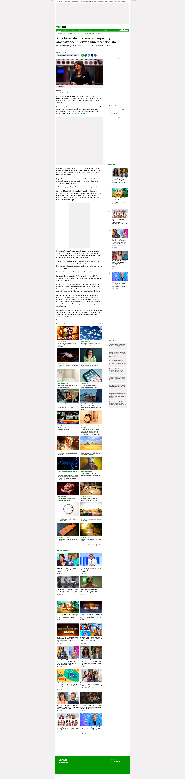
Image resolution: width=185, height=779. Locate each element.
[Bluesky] (89, 55)
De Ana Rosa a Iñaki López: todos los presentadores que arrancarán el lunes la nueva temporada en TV (68, 707)
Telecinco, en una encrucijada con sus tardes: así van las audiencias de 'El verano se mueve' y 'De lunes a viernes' (67, 569)
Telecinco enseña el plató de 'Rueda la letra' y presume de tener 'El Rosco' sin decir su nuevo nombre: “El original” (91, 729)
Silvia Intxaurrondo (123, 1)
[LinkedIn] (95, 55)
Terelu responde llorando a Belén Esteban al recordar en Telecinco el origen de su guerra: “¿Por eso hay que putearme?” (117, 403)
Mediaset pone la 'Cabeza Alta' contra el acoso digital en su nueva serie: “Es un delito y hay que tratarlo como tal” (91, 684)
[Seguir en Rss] (119, 761)
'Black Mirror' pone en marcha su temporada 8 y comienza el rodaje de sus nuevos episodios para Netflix (90, 591)
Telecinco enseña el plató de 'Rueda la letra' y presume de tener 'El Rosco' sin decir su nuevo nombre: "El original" (119, 284)
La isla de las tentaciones (89, 1)
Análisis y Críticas (103, 30)
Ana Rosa (106, 1)
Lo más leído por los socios (64, 550)
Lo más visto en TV (83, 30)
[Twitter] (92, 55)
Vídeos (95, 30)
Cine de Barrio (82, 1)
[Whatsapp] (82, 55)
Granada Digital (80, 113)
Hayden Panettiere (117, 1)
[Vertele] (63, 760)
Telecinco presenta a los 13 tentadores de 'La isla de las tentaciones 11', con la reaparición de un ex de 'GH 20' (67, 728)
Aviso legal (91, 776)
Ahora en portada (61, 598)
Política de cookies (98, 776)
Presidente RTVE (101, 1)
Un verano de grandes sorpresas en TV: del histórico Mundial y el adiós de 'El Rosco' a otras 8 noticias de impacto (91, 639)
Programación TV (67, 30)
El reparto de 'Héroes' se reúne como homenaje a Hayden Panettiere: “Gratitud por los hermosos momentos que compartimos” (117, 370)
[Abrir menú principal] (128, 26)
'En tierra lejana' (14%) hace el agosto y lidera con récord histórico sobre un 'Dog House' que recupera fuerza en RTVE (91, 662)
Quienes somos (80, 776)
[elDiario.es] (63, 763)
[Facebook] (85, 55)
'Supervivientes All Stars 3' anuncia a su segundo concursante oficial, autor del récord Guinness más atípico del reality (67, 616)
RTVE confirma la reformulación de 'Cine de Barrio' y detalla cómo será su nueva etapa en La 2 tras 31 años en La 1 (68, 685)
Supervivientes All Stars (75, 1)
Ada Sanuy (82, 594)
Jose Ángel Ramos (61, 594)
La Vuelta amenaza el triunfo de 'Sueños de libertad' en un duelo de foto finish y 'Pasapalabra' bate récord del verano (119, 263)
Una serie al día (110, 1)
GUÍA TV (115, 105)
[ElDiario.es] (123, 30)
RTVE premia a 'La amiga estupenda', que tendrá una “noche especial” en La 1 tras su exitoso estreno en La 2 (67, 591)
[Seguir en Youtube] (117, 761)
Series (91, 30)
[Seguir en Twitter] (111, 761)
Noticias (59, 30)
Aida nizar (63, 319)
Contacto (86, 776)
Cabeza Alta (96, 1)
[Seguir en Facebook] (112, 761)
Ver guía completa (113, 113)
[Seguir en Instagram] (114, 761)
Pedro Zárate (59, 643)
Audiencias (75, 30)
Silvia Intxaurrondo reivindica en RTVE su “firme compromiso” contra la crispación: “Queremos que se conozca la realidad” (91, 569)
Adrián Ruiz (59, 573)
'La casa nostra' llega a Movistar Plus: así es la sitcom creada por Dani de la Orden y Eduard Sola (91, 707)
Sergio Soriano (83, 573)
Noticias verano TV (68, 1)
